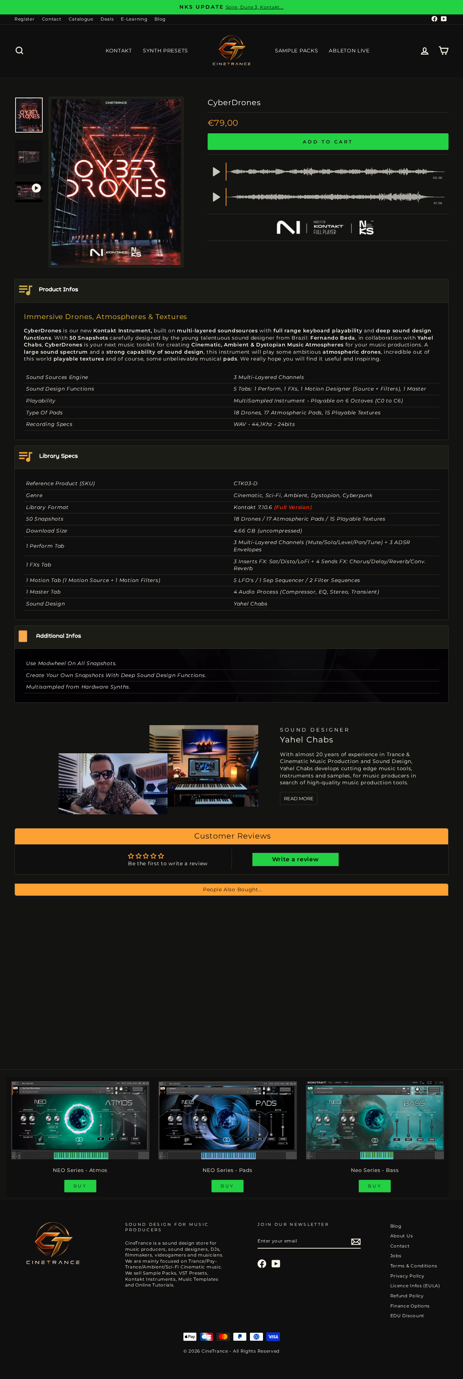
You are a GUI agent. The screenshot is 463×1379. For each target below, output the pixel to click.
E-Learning (134, 19)
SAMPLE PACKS (296, 50)
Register (24, 19)
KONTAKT (119, 50)
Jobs (396, 1255)
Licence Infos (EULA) (415, 1285)
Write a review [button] (295, 859)
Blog (160, 19)
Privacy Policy (407, 1276)
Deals (107, 19)
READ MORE (299, 798)
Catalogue (81, 19)
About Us (401, 1235)
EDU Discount (407, 1315)
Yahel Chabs (251, 603)
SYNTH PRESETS (165, 50)
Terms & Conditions (413, 1265)
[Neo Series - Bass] (375, 1120)
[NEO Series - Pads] (227, 1120)
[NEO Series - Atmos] (80, 1120)
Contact (51, 19)
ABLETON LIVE (349, 50)
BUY (80, 1186)
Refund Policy (407, 1295)
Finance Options (410, 1306)
